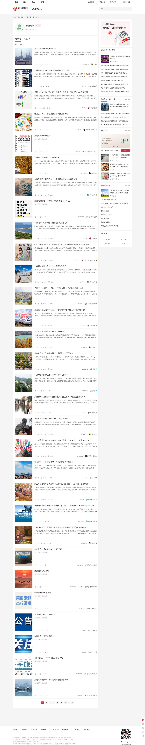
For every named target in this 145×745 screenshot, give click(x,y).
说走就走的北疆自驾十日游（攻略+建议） (50, 332)
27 (113, 179)
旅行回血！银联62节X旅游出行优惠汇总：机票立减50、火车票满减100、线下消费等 (65, 506)
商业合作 (102, 2)
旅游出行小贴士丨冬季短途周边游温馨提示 (51, 680)
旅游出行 (36, 17)
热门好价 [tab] (112, 50)
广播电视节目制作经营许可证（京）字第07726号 (26, 741)
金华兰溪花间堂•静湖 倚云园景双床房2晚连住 (115, 65)
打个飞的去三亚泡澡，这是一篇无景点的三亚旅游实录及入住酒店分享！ (62, 244)
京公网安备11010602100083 (21, 737)
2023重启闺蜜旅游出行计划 (45, 49)
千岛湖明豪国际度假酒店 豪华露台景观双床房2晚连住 (117, 91)
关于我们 (16, 730)
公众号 (38, 617)
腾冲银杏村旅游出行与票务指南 (46, 157)
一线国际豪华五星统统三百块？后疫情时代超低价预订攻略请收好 (60, 527)
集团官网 (91, 2)
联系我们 (25, 730)
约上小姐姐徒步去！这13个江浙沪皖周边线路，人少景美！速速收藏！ (62, 484)
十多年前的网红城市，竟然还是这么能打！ (51, 375)
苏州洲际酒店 (105, 211)
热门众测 (104, 130)
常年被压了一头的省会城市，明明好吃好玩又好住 (53, 353)
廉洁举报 (65, 730)
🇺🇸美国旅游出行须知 (42, 593)
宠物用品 (107, 243)
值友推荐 (44, 139)
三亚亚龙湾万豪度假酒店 (108, 199)
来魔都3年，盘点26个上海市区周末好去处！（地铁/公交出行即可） (61, 397)
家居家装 (107, 239)
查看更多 (127, 99)
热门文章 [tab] (112, 99)
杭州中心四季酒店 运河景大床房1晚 (112, 80)
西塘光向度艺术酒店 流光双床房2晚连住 (120, 57)
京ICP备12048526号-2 (65, 737)
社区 (33, 2)
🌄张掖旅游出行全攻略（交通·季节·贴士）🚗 (52, 201)
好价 (25, 2)
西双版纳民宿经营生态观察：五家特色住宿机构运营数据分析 (119, 121)
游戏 (123, 243)
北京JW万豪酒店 (106, 222)
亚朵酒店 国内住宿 (106, 214)
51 (113, 160)
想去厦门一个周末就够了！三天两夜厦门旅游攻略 (53, 462)
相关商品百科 (105, 185)
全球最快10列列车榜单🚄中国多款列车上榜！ (52, 70)
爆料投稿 (113, 2)
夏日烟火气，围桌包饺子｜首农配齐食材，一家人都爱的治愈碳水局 (119, 165)
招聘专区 (34, 730)
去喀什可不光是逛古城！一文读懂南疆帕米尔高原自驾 (55, 179)
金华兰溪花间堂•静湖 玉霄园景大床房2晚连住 (115, 69)
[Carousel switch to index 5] (117, 146)
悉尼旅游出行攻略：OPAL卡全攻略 (48, 549)
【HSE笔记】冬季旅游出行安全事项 (48, 658)
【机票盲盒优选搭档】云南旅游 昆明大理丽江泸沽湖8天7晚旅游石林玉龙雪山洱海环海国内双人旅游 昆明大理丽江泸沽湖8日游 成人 (120, 192)
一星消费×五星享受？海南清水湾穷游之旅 (50, 223)
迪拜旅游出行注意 (41, 571)
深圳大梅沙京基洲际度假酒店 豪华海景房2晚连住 (116, 84)
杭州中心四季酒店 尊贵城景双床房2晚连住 (114, 76)
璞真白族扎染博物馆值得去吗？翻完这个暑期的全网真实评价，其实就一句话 (119, 105)
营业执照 (70, 739)
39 (113, 170)
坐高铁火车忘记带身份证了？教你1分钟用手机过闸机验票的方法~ (60, 310)
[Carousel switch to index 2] (113, 146)
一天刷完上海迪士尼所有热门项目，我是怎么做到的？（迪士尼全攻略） (62, 440)
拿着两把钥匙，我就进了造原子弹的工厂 (50, 266)
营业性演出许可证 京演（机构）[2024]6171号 (25, 739)
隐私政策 (86, 730)
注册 (129, 2)
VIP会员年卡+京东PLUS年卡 (109, 226)
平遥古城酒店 (105, 218)
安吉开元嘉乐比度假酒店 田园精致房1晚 (113, 88)
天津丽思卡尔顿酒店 (107, 207)
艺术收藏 (123, 239)
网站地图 (43, 730)
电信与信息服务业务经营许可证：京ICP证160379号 (44, 737)
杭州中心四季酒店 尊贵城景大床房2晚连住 (114, 73)
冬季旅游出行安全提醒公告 (45, 614)
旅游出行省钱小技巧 (42, 136)
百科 (42, 2)
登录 (124, 2)
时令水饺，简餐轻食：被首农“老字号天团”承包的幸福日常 (120, 175)
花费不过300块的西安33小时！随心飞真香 (51, 419)
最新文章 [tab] (104, 99)
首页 (22, 17)
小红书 (38, 139)
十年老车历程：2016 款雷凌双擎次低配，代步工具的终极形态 (120, 156)
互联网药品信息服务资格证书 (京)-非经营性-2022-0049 (52, 739)
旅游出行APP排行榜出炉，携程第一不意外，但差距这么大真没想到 (61, 92)
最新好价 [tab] (104, 50)
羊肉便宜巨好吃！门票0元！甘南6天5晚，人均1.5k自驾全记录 (58, 288)
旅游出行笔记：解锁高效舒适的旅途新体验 (51, 114)
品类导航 (37, 8)
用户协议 (77, 730)
